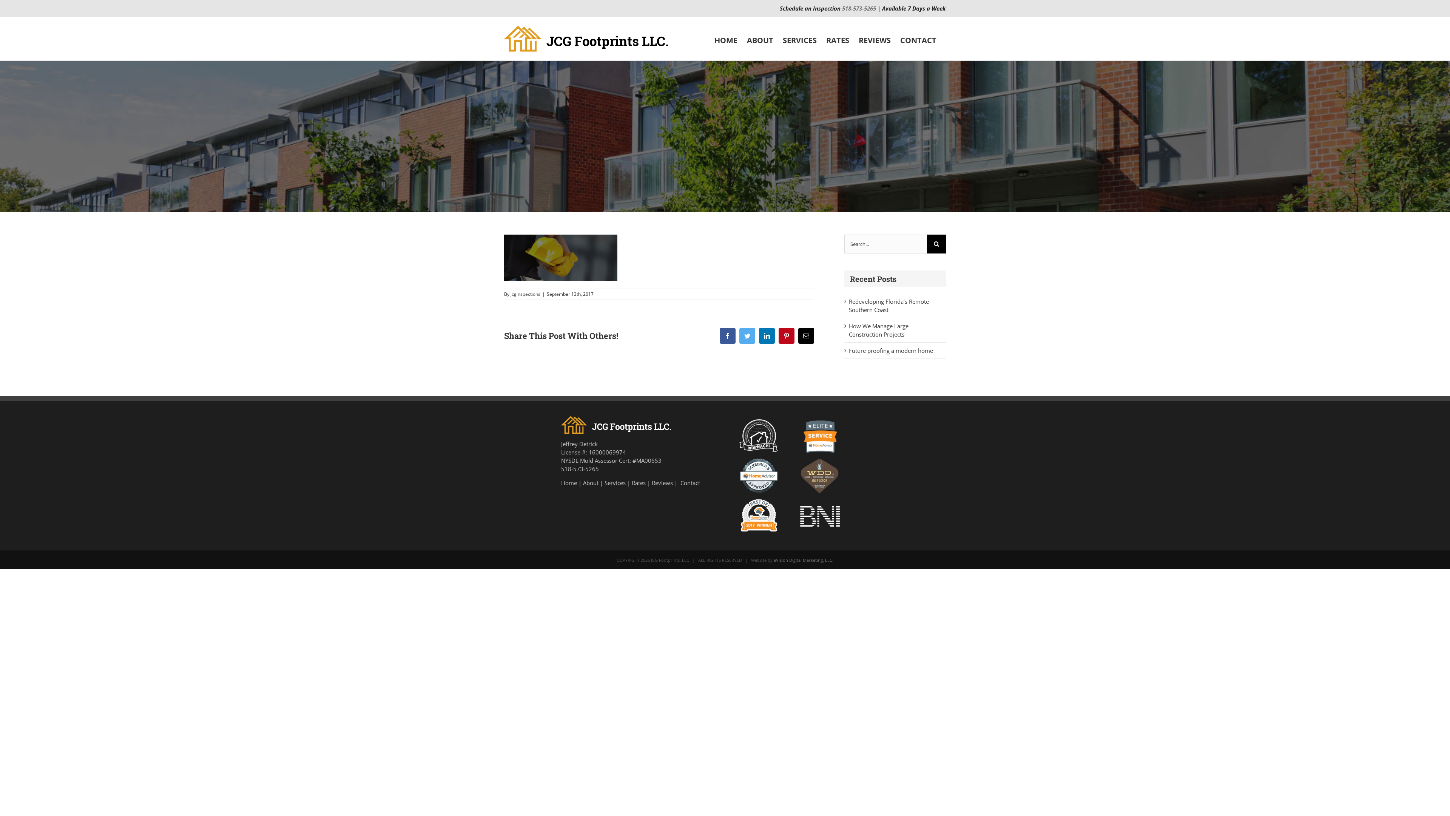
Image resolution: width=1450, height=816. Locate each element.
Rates (639, 483)
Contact (690, 483)
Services (615, 483)
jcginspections (525, 294)
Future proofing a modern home (891, 350)
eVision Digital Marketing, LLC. (803, 560)
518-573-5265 (859, 8)
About (591, 483)
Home (569, 483)
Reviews (662, 483)
